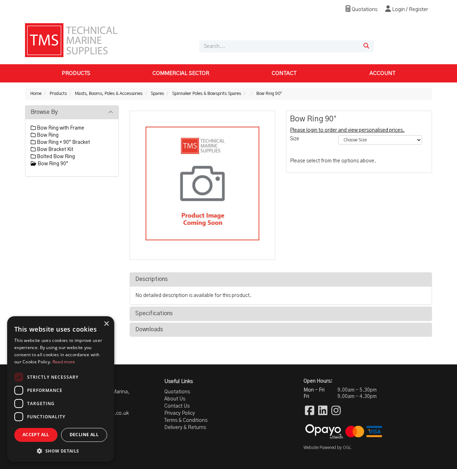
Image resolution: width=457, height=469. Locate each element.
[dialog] (60, 389)
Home (35, 93)
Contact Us (177, 406)
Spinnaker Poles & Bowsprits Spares (206, 93)
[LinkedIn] (322, 411)
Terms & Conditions (185, 420)
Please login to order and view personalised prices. (347, 130)
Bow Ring (47, 135)
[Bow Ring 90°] (203, 184)
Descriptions (151, 279)
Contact (284, 73)
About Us (174, 399)
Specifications (154, 313)
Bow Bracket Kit (54, 149)
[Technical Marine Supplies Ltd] (71, 39)
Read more (63, 362)
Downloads (149, 329)
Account (382, 73)
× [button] (106, 324)
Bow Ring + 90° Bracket (63, 142)
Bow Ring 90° (269, 93)
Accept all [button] (35, 435)
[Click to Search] (366, 46)
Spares (157, 93)
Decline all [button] (84, 435)
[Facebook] (309, 411)
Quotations (364, 9)
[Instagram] (336, 411)
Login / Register (409, 9)
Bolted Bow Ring (55, 156)
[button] (60, 451)
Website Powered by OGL (327, 447)
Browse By (44, 112)
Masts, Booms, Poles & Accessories (108, 93)
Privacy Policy (179, 413)
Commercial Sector (180, 73)
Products (76, 73)
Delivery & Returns (185, 427)
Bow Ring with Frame (60, 128)
